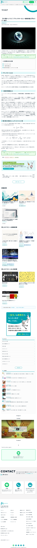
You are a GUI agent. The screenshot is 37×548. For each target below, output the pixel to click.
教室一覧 (21, 514)
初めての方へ (3, 514)
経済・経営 (4, 205)
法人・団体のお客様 (29, 525)
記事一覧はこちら (18, 181)
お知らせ (12, 510)
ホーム (2, 510)
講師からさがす (22, 512)
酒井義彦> (5, 150)
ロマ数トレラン (12, 157)
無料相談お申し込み (4, 528)
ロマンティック (4, 348)
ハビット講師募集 (4, 519)
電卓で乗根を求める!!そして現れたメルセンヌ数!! (27, 177)
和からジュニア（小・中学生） (31, 521)
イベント (12, 514)
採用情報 (2, 517)
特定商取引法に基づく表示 (5, 533)
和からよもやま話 (5, 341)
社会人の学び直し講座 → (20, 307)
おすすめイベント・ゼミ (6, 361)
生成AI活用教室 (28, 519)
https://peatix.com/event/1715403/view (21, 57)
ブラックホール (7, 157)
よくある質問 (3, 521)
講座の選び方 (28, 510)
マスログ (12, 512)
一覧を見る (18, 367)
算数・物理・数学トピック (6, 356)
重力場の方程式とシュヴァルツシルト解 (11, 67)
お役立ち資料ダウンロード (5, 540)
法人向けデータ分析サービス (31, 527)
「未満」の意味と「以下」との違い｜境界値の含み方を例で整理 (10, 177)
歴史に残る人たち (5, 351)
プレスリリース (13, 521)
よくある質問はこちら (29, 473)
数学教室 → (13, 307)
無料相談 (31, 2)
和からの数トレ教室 (29, 516)
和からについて (3, 512)
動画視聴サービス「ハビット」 (31, 532)
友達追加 (26, 2)
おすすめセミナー (21, 246)
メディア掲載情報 (14, 519)
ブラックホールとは (7, 64)
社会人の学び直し (29, 523)
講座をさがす (22, 510)
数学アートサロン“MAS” (30, 534)
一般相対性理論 (16, 157)
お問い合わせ (3, 526)
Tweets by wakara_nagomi (6, 447)
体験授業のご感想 (14, 517)
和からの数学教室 (29, 512)
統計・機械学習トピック (22, 205)
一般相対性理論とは (7, 65)
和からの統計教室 (29, 514)
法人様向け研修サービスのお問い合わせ (7, 530)
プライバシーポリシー (4, 535)
